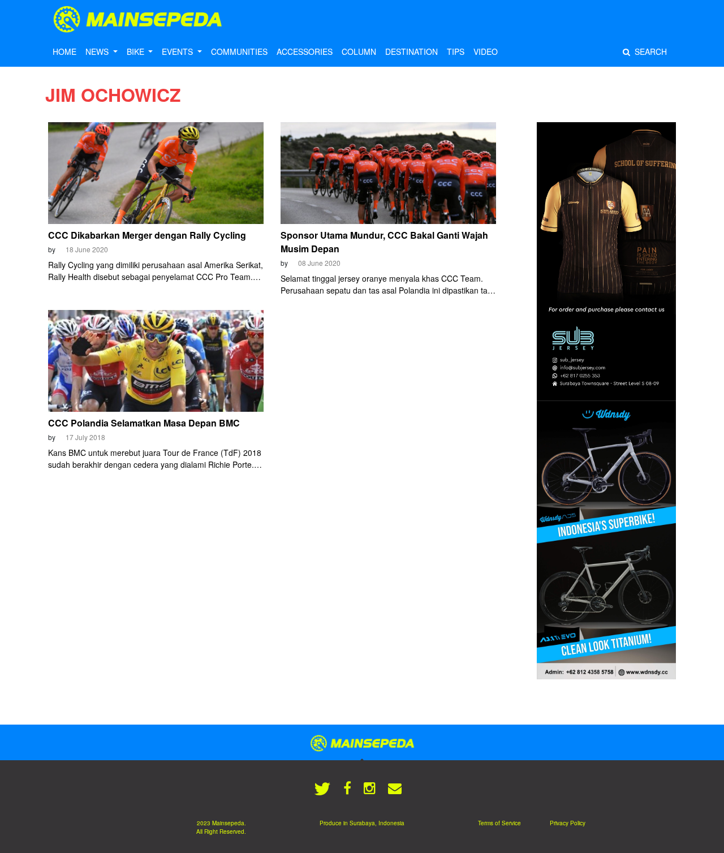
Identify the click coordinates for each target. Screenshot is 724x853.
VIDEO (485, 51)
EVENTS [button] (178, 51)
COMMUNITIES (239, 51)
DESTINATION (411, 51)
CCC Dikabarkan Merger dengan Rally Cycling (147, 235)
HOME (64, 51)
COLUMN (359, 51)
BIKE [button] (136, 51)
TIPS (455, 51)
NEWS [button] (98, 51)
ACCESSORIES (305, 51)
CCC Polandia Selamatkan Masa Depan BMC (144, 422)
